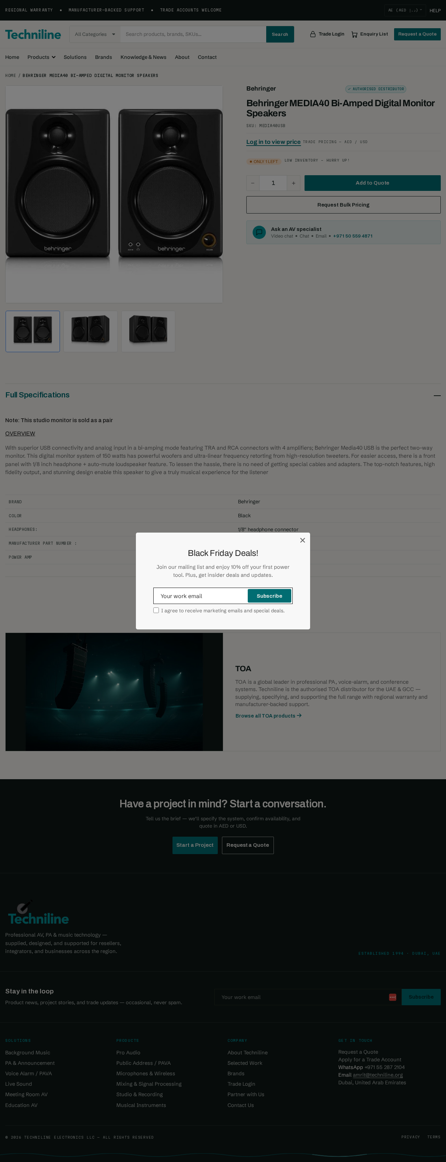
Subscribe (269, 596)
